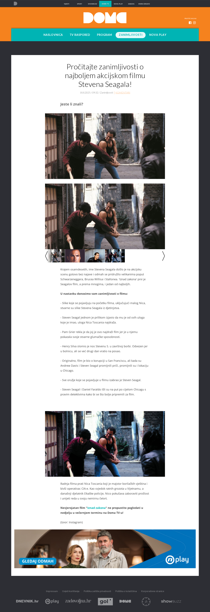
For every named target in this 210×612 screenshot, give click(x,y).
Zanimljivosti (131, 35)
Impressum (52, 591)
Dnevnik (27, 601)
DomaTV (125, 601)
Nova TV (15, 3)
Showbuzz (171, 601)
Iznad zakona (96, 508)
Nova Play (157, 35)
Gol (105, 601)
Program (104, 35)
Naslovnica (53, 35)
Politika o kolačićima (126, 591)
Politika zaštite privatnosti (97, 591)
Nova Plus (52, 601)
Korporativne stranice (152, 591)
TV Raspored (80, 35)
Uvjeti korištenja (70, 591)
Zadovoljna (78, 601)
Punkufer (146, 601)
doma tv (105, 4)
